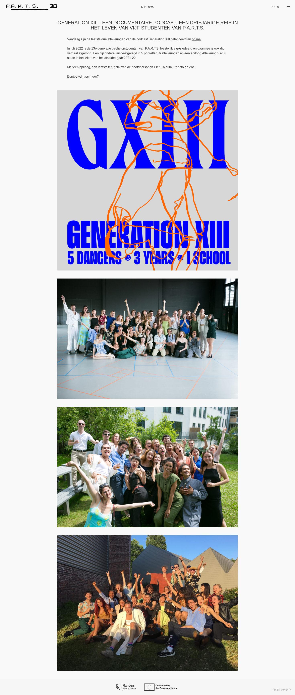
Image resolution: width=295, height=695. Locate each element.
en (273, 7)
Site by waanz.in (281, 689)
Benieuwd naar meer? (83, 76)
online (196, 39)
